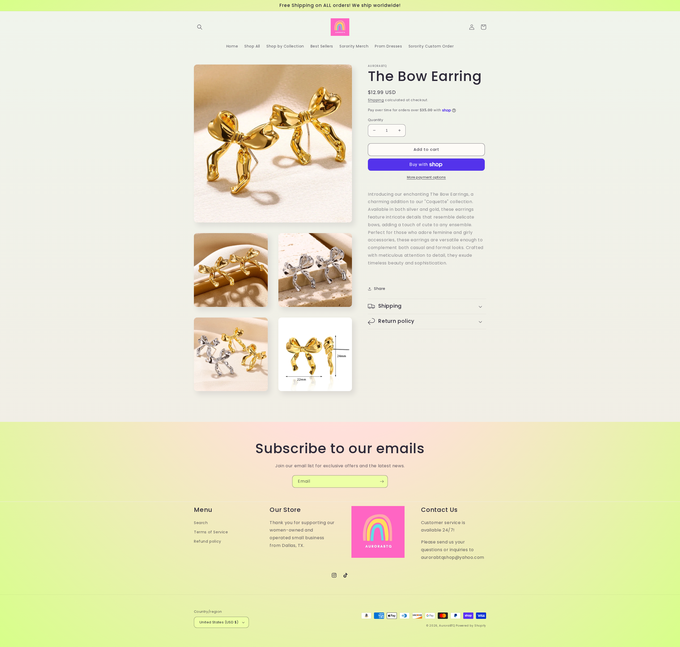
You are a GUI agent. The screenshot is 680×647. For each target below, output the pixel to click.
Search (201, 522)
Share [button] (379, 288)
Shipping (376, 100)
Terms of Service (211, 532)
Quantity (375, 119)
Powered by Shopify (471, 626)
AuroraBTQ (447, 626)
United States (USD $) (218, 622)
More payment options (426, 177)
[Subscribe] (382, 481)
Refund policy (207, 541)
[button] (200, 27)
